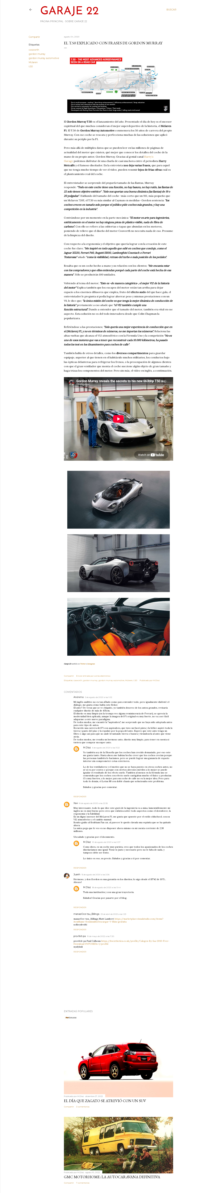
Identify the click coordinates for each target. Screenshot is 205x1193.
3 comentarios (82, 1106)
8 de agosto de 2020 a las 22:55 (93, 803)
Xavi (76, 803)
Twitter (83, 664)
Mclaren (33, 62)
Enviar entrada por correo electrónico (93, 676)
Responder (80, 796)
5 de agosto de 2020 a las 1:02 (98, 697)
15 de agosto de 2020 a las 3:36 (95, 874)
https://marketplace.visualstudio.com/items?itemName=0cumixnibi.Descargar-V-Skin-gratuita (118, 920)
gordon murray (37, 54)
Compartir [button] (34, 36)
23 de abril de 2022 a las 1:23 (113, 914)
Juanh (77, 874)
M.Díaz (87, 747)
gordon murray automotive (44, 58)
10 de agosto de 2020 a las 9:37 (106, 842)
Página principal (51, 21)
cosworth (34, 49)
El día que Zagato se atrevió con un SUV (105, 1100)
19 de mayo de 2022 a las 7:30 (100, 936)
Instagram (91, 664)
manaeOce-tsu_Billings (86, 914)
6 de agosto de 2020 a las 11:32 (106, 747)
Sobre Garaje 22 (76, 21)
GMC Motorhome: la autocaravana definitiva (112, 1176)
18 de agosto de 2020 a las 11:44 (106, 887)
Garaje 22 (69, 11)
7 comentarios (82, 1183)
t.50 (31, 66)
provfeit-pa (80, 936)
